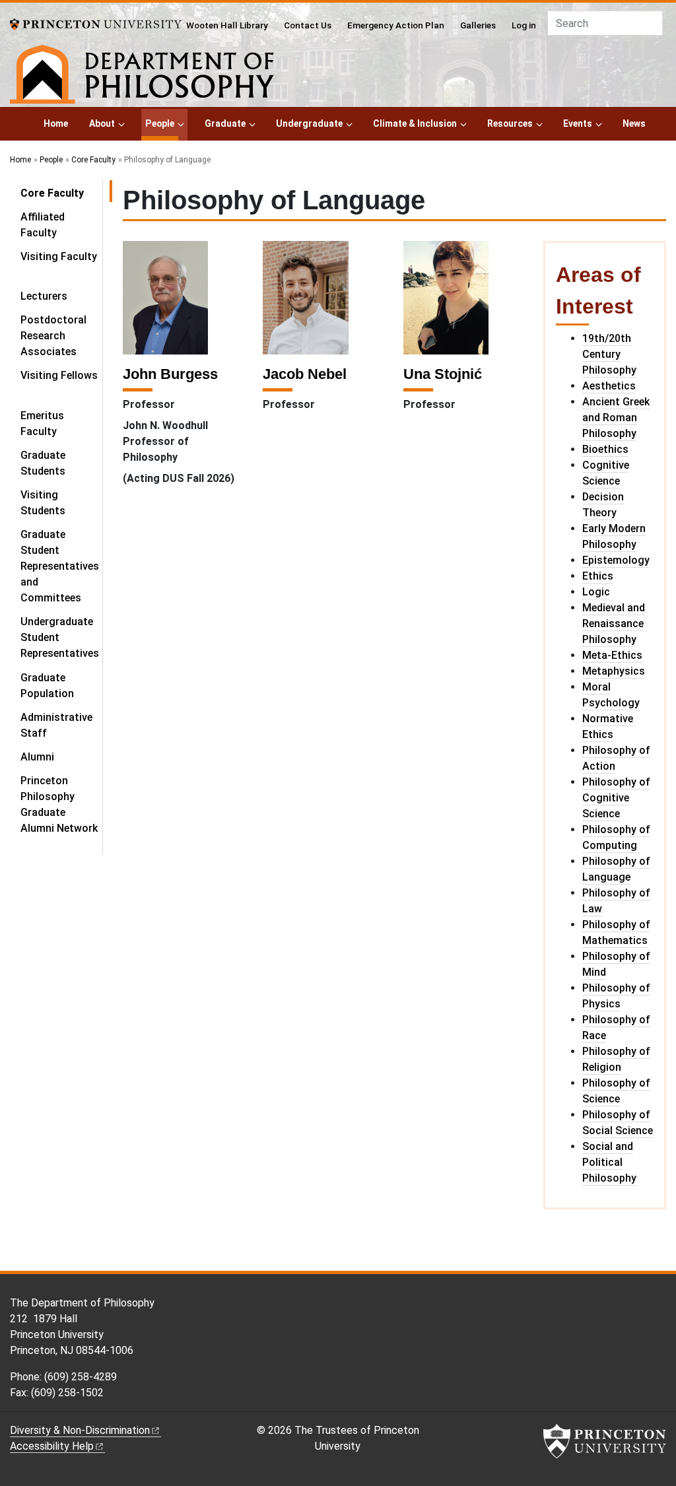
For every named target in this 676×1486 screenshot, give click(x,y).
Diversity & (80, 1430)
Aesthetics (609, 386)
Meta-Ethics (612, 655)
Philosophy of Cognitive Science (616, 798)
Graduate (225, 123)
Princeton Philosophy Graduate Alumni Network (59, 804)
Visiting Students (42, 503)
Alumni (37, 757)
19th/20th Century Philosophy (609, 354)
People (161, 123)
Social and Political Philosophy (609, 1162)
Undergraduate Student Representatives (59, 637)
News (634, 123)
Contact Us (307, 25)
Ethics (597, 576)
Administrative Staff (56, 725)
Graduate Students (42, 463)
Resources (510, 123)
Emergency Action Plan (395, 25)
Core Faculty (93, 159)
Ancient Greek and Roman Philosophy (616, 417)
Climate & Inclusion (415, 123)
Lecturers (43, 296)
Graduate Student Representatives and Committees (59, 566)
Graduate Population (47, 685)
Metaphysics (613, 671)
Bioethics (605, 449)
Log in (524, 25)
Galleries (478, 25)
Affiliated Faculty (42, 225)
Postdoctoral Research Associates (53, 336)
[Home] (142, 77)
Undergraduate (309, 123)
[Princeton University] (96, 23)
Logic (596, 592)
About (102, 123)
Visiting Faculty (58, 256)
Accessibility (52, 1446)
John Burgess (170, 374)
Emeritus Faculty (42, 423)
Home (56, 123)
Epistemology (616, 560)
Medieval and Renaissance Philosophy (613, 623)
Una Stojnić (442, 374)
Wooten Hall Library (227, 25)
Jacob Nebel (305, 374)
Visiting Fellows (59, 375)
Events (577, 123)
